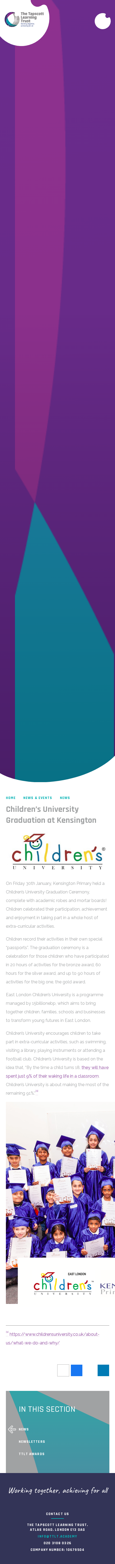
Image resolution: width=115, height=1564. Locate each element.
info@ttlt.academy (57, 1536)
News (65, 798)
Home (11, 798)
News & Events (37, 798)
